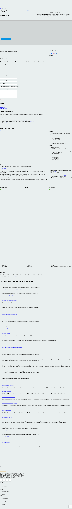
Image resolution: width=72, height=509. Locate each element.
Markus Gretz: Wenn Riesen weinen (5, 430)
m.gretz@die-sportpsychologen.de (54, 48)
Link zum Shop (14, 276)
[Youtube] (10, 480)
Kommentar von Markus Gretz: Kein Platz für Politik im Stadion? (8, 397)
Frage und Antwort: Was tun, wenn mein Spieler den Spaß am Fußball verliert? (9, 314)
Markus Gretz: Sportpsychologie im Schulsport (6, 391)
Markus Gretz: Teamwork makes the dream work (7, 417)
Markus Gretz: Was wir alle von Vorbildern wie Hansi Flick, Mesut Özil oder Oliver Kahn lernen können (12, 347)
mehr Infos (16, 117)
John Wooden (4, 168)
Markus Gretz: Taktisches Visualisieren (6, 442)
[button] (50, 16)
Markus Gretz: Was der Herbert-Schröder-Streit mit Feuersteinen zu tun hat (9, 300)
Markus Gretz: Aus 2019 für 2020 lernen (6, 380)
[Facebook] (1, 480)
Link (7, 122)
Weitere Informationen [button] (3, 108)
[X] (7, 480)
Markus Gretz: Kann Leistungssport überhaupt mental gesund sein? (8, 295)
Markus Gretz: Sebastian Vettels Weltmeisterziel (6, 436)
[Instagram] (4, 480)
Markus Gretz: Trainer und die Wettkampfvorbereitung (7, 328)
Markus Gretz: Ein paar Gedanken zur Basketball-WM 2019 (8, 385)
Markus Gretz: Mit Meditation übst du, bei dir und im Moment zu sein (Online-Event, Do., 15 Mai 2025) (12, 289)
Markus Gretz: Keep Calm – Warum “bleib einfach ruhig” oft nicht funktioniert (9, 374)
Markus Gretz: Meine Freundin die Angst (6, 333)
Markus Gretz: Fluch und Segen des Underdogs (6, 410)
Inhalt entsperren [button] (2, 107)
